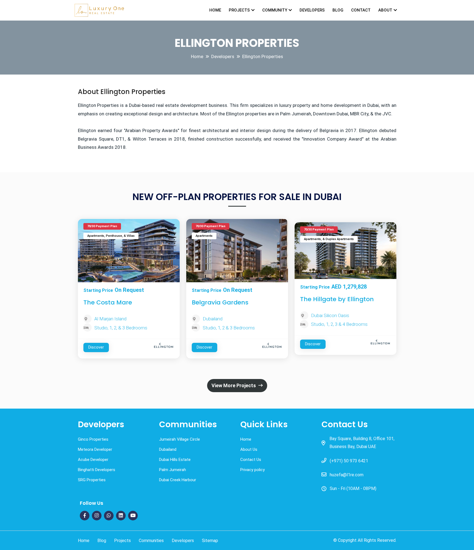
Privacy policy (252, 469)
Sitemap (210, 540)
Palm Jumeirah (172, 469)
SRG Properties (92, 479)
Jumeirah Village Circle (179, 439)
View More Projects (234, 385)
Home (215, 10)
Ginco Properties (93, 439)
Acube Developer (93, 459)
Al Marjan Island (110, 318)
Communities (151, 540)
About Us (248, 449)
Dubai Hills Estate (175, 459)
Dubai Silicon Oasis (330, 315)
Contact (361, 10)
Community (274, 10)
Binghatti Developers (96, 469)
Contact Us (250, 459)
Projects (239, 10)
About (385, 10)
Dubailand (212, 318)
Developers (312, 10)
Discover (96, 347)
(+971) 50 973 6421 (349, 460)
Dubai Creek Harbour (177, 479)
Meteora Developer (95, 449)
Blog (337, 10)
